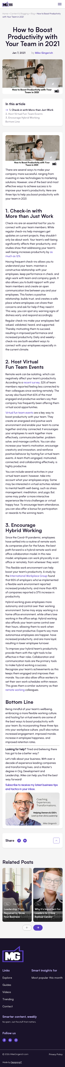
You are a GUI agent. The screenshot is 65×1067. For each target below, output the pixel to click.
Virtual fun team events (19, 412)
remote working (15, 690)
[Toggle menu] (60, 4)
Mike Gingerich (44, 52)
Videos (6, 992)
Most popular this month (47, 977)
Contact (7, 1006)
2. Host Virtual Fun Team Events (24, 114)
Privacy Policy (56, 1054)
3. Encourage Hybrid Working (22, 117)
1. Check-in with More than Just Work (31, 110)
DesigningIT (16, 1062)
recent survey (32, 382)
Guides (6, 984)
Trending (8, 999)
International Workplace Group (28, 576)
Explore (7, 977)
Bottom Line (12, 121)
